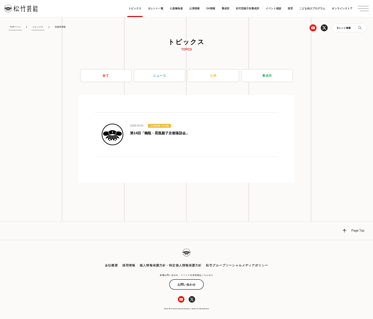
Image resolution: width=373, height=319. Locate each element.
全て (106, 75)
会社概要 (111, 265)
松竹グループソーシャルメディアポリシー (237, 265)
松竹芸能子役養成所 (247, 8)
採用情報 (128, 265)
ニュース (159, 75)
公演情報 (194, 8)
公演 (213, 75)
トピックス (134, 8)
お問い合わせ (186, 284)
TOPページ (15, 27)
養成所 (225, 8)
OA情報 (210, 8)
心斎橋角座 (176, 8)
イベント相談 (273, 8)
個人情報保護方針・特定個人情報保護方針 (171, 265)
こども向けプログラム (312, 8)
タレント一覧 (155, 8)
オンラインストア (342, 8)
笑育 (290, 8)
